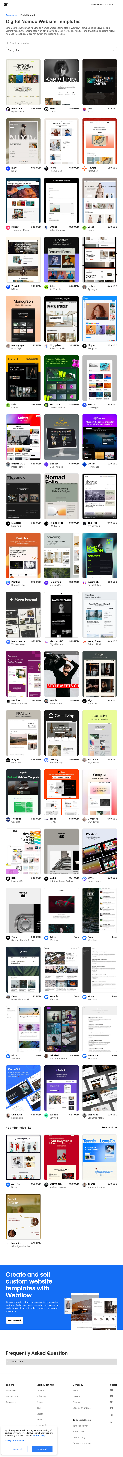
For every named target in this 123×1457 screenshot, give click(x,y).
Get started (101, 4)
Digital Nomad (28, 15)
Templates (11, 15)
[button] (61, 50)
